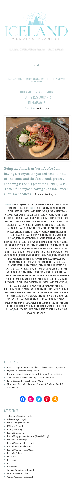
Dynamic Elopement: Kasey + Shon (27, 384)
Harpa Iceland (23, 245)
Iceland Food (10, 252)
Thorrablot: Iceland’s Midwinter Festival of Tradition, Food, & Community (32, 402)
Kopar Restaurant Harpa (45, 282)
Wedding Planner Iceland (17, 312)
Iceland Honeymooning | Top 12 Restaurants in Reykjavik (36, 101)
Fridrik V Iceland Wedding (46, 238)
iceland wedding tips (23, 279)
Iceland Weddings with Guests (25, 467)
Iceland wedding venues (47, 279)
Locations (23, 218)
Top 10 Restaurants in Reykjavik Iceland (25, 306)
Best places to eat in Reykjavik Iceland (48, 228)
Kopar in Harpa (25, 282)
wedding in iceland (34, 309)
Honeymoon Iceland (41, 245)
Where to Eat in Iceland (26, 319)
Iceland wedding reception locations (37, 273)
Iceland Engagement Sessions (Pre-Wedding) (33, 453)
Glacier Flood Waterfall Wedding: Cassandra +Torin (38, 394)
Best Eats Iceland (22, 225)
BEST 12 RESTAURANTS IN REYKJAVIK (31, 221)
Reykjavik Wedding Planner (34, 299)
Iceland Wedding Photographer (35, 265)
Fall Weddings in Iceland (21, 440)
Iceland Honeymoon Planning (53, 252)
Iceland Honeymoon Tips (17, 255)
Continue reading (48, 204)
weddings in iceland (36, 316)
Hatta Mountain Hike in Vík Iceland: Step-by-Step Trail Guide (36, 389)
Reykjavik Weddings (58, 299)
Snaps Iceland (61, 302)
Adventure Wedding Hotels (23, 433)
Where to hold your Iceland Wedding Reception (47, 321)
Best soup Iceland (53, 231)
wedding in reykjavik (55, 309)
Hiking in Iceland (17, 443)
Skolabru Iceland (14, 302)
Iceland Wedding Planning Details (41, 272)
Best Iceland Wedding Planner (47, 225)
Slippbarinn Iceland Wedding (38, 302)
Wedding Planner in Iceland (45, 312)
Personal (12, 477)
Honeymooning (43, 214)
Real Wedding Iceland (43, 289)
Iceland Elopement (55, 248)
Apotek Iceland (44, 218)
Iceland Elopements (19, 450)
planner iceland (51, 285)
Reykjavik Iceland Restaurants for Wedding (45, 292)
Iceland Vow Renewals (20, 457)
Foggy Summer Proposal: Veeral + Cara (30, 398)
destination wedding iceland (46, 235)
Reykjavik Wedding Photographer (27, 296)
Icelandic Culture (17, 470)
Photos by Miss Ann (32, 285)
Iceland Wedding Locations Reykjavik (41, 262)
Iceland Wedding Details (37, 258)
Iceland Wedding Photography (25, 460)
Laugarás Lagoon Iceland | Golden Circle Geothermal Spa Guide (31, 379)
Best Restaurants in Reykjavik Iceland (24, 231)
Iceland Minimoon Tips (41, 255)
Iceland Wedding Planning (23, 463)
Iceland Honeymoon (28, 252)
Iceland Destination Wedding (30, 248)
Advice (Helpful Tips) (24, 214)
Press (10, 480)
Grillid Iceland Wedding (35, 242)
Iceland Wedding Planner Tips (32, 269)
